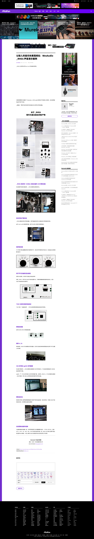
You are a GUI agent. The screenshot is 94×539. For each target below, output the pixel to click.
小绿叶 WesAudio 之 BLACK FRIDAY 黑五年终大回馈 (69, 137)
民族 (15, 511)
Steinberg (69, 524)
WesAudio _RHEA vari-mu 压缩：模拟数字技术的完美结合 (69, 141)
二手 (54, 11)
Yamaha (75, 525)
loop (15, 519)
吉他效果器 (61, 516)
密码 (19, 482)
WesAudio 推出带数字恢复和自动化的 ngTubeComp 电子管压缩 (68, 179)
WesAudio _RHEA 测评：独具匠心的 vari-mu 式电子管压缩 (69, 153)
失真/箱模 (38, 517)
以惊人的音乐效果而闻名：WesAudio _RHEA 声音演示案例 (69, 159)
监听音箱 (55, 522)
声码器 (32, 522)
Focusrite (69, 513)
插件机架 (46, 516)
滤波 (32, 519)
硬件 (43, 11)
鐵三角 (75, 511)
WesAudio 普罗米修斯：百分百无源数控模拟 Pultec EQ (69, 188)
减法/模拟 (24, 510)
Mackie (69, 517)
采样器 (61, 522)
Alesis (75, 510)
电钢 (15, 513)
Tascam (69, 522)
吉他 (15, 520)
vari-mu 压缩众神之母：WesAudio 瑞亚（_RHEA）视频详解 (68, 126)
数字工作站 (61, 520)
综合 (15, 525)
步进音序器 (47, 521)
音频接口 (55, 513)
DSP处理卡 (55, 524)
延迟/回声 (32, 512)
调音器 (38, 525)
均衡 (32, 520)
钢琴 (15, 517)
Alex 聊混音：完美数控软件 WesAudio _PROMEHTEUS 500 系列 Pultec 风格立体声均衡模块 (69, 196)
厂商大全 (36, 11)
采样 (23, 513)
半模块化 (24, 517)
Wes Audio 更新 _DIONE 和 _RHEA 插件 (68, 123)
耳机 (54, 519)
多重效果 (32, 524)
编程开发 (46, 525)
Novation (75, 520)
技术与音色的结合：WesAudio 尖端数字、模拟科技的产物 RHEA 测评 (69, 133)
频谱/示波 (38, 511)
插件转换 (46, 522)
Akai (68, 511)
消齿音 (32, 513)
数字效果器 (55, 525)
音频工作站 (47, 510)
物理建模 (24, 524)
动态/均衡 (61, 519)
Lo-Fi (38, 513)
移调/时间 (32, 517)
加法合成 (24, 511)
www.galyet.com (39, 444)
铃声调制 (38, 524)
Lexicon (75, 516)
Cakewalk (75, 513)
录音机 (38, 521)
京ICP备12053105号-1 (46, 536)
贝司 (15, 512)
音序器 (61, 525)
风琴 (15, 522)
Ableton (69, 510)
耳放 (54, 521)
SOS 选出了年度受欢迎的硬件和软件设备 (68, 143)
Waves (69, 525)
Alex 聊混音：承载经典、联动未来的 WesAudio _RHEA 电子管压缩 (68, 130)
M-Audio (75, 517)
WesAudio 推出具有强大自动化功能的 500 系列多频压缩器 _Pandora (69, 182)
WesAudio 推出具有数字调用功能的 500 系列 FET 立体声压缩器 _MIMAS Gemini (69, 175)
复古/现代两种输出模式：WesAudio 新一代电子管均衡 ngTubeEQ (69, 203)
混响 (32, 511)
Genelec (69, 515)
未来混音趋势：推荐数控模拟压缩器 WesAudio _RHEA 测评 (67, 146)
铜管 (15, 510)
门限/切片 (32, 521)
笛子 (15, 521)
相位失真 (24, 520)
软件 (47, 11)
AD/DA (61, 517)
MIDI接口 (55, 512)
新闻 (39, 11)
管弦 (15, 515)
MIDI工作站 (47, 512)
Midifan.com (26, 450)
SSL (68, 521)
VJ (45, 520)
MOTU (69, 519)
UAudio (75, 524)
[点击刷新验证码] (43, 482)
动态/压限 (38, 515)
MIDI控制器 (55, 511)
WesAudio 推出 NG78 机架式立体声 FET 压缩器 (69, 172)
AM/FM (24, 512)
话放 (54, 520)
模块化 (24, 519)
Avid (74, 512)
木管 (15, 524)
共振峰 (24, 522)
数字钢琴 (61, 515)
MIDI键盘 (55, 510)
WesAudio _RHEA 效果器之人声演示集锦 (68, 156)
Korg (68, 516)
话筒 (54, 517)
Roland (75, 522)
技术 (51, 11)
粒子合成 (24, 515)
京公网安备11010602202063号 (55, 536)
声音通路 (38, 520)
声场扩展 (32, 515)
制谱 (46, 524)
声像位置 (32, 525)
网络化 (38, 522)
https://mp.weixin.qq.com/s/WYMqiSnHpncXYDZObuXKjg (31, 449)
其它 (23, 525)
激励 (32, 510)
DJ (45, 519)
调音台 (32, 516)
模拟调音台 (55, 515)
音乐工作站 (47, 511)
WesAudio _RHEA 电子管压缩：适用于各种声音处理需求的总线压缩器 (69, 150)
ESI (74, 515)
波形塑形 (24, 521)
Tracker (46, 517)
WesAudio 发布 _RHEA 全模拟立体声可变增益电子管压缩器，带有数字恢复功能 (69, 163)
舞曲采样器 (61, 524)
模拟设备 (61, 511)
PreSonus (69, 520)
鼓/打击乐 (16, 516)
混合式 (24, 516)
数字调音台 (55, 516)
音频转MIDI (39, 519)
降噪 (38, 510)
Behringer (69, 512)
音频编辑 (46, 515)
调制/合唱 (38, 516)
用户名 (19, 480)
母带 (38, 512)
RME (74, 521)
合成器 (61, 510)
